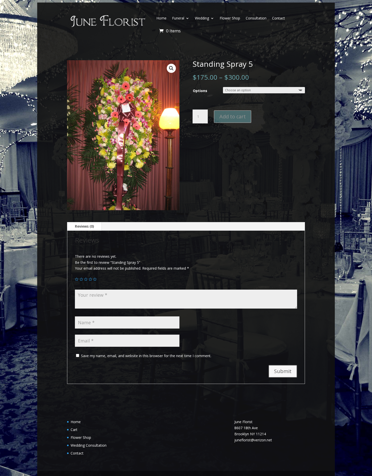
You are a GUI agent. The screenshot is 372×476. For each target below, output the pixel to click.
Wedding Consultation (89, 445)
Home (161, 18)
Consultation (256, 18)
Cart (74, 429)
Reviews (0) (84, 226)
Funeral (178, 18)
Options (200, 90)
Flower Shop (230, 18)
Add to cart (232, 116)
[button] (171, 68)
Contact (278, 18)
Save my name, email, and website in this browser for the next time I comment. (146, 355)
